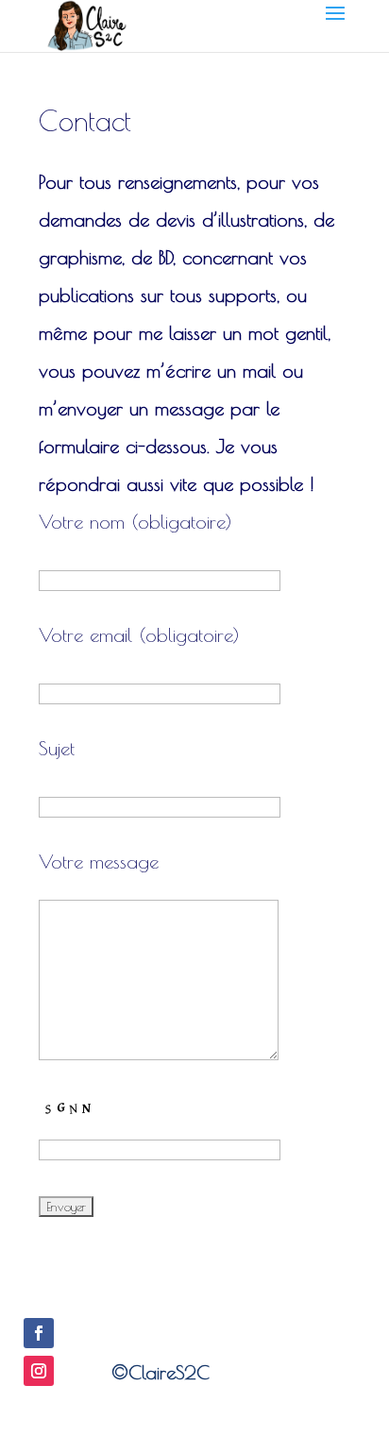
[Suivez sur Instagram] (39, 1371)
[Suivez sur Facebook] (39, 1333)
